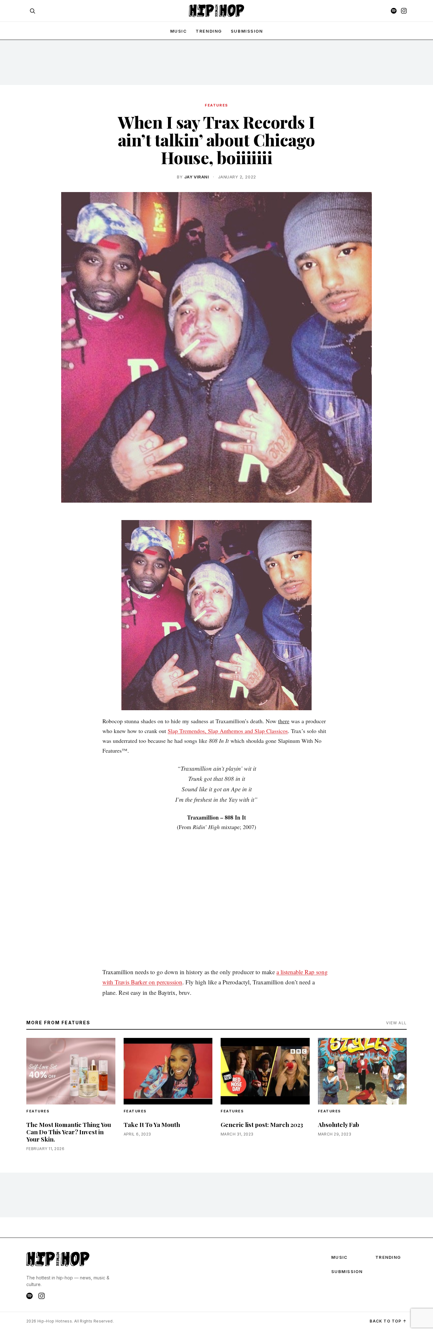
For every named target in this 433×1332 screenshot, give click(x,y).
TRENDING (209, 31)
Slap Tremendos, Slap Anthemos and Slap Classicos (228, 731)
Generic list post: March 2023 (262, 1124)
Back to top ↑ (388, 1321)
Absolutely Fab (338, 1124)
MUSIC (178, 31)
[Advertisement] (216, 62)
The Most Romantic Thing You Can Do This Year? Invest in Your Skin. (68, 1131)
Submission (247, 31)
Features (216, 105)
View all (396, 1022)
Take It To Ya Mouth (152, 1124)
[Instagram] (404, 11)
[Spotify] (394, 11)
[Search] (32, 11)
